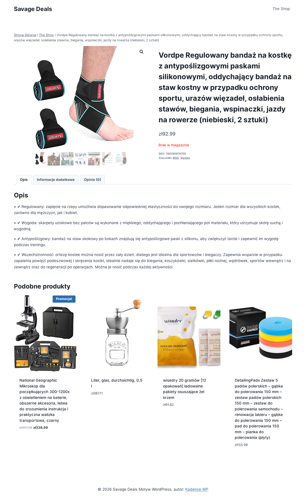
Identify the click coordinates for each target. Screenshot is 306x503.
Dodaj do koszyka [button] (108, 407)
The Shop (281, 9)
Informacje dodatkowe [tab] (56, 179)
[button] (142, 52)
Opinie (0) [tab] (92, 179)
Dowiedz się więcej (37, 441)
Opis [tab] (24, 179)
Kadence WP (196, 489)
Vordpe (185, 158)
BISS (176, 158)
